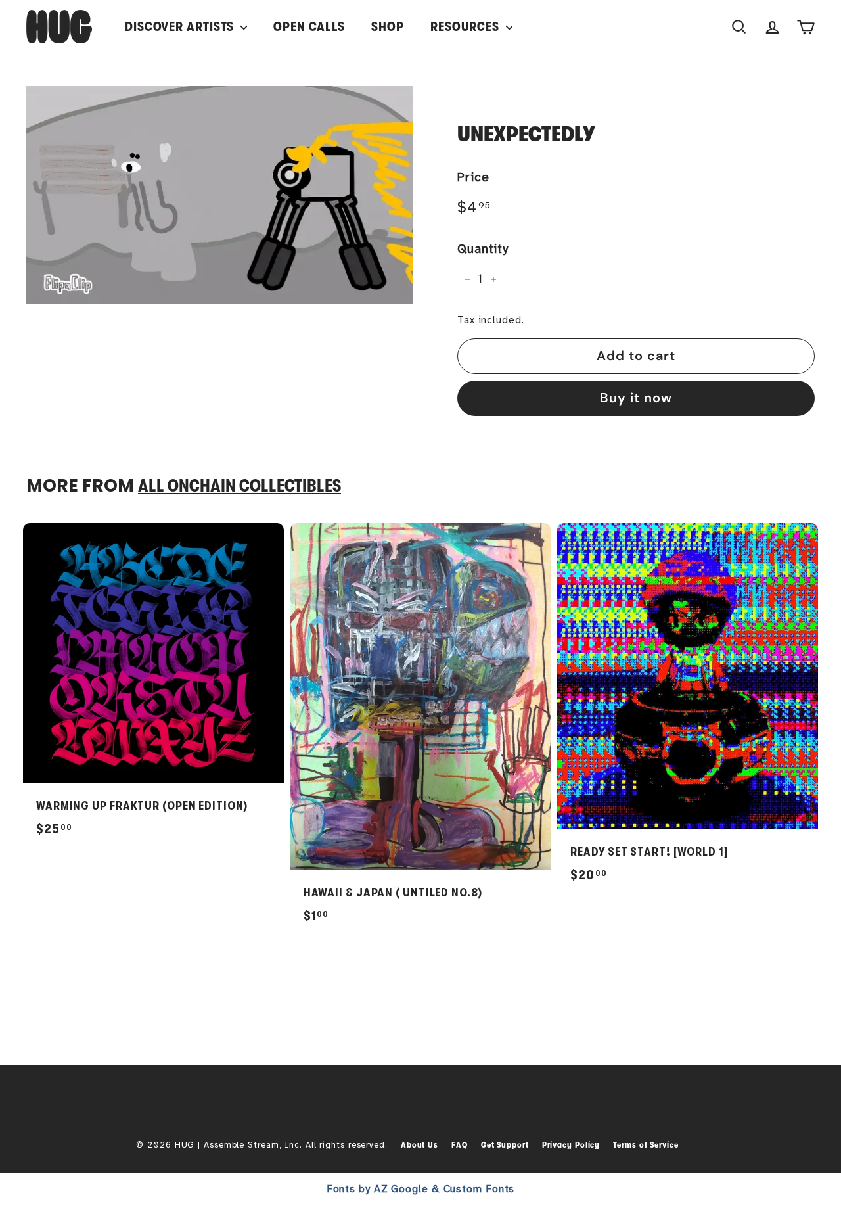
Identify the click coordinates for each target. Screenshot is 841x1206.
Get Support (505, 1144)
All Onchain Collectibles (239, 486)
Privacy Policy (571, 1144)
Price (473, 177)
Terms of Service (645, 1144)
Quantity (483, 249)
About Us (419, 1144)
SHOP (387, 26)
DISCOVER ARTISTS (181, 26)
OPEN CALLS (309, 26)
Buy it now (636, 397)
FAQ (459, 1144)
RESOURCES (466, 26)
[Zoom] (219, 195)
